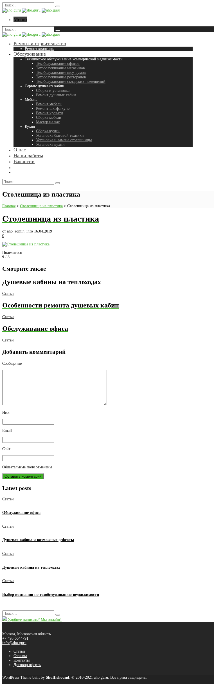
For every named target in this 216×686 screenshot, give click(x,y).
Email (7, 431)
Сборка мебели (48, 117)
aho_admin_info (20, 231)
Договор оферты (27, 665)
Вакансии (24, 161)
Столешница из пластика (41, 206)
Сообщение (12, 363)
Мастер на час (48, 122)
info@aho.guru (14, 643)
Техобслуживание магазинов (60, 68)
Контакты (22, 660)
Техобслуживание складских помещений (70, 81)
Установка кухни (50, 144)
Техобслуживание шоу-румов (61, 72)
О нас (20, 149)
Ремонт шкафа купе (52, 108)
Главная (8, 206)
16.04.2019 (43, 231)
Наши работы (28, 155)
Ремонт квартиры (39, 49)
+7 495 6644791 (15, 638)
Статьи (8, 293)
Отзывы (20, 656)
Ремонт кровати (49, 113)
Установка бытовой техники (60, 135)
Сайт (6, 449)
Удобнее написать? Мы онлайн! (34, 619)
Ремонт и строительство (40, 43)
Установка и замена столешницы (64, 140)
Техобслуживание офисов (58, 63)
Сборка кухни (48, 131)
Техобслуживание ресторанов (61, 77)
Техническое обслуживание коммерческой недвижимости (74, 59)
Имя (5, 412)
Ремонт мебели (49, 104)
